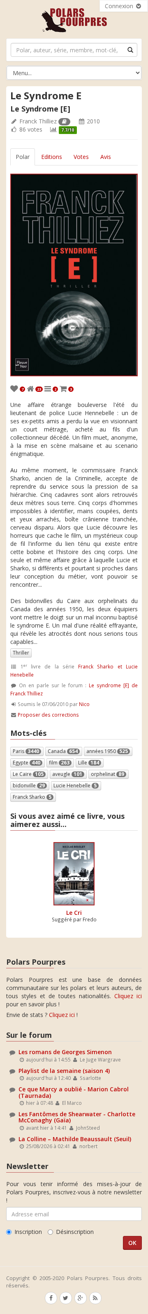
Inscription (28, 1232)
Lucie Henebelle (75, 785)
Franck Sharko (32, 796)
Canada (63, 751)
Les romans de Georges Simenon (65, 1052)
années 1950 (107, 751)
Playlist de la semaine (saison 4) (64, 1071)
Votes (81, 157)
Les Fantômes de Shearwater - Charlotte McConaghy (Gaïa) (76, 1117)
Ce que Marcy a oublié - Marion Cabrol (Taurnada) (73, 1092)
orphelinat (107, 774)
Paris (26, 751)
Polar (23, 157)
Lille (88, 762)
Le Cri (74, 912)
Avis (105, 157)
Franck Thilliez (38, 121)
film (59, 762)
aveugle (67, 774)
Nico (84, 704)
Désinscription (75, 1232)
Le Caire (28, 774)
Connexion (120, 6)
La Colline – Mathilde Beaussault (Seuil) (74, 1139)
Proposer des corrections (48, 714)
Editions (51, 157)
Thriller (21, 652)
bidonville (29, 785)
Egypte (26, 762)
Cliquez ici (128, 996)
